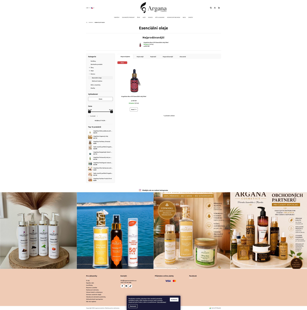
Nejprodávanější (168, 56)
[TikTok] (130, 286)
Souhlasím (174, 299)
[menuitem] (117, 17)
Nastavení (133, 306)
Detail (133, 109)
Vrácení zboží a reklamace (94, 292)
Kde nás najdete (91, 301)
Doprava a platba (91, 287)
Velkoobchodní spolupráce (94, 299)
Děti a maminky (95, 85)
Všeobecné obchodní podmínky (96, 297)
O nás (88, 280)
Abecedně (183, 56)
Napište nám (90, 283)
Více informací (161, 302)
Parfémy (93, 61)
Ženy (92, 67)
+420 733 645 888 (125, 282)
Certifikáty (89, 285)
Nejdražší (153, 56)
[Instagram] (126, 286)
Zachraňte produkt (96, 64)
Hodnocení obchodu (92, 290)
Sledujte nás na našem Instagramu (155, 190)
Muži (92, 71)
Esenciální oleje (97, 78)
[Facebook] (122, 286)
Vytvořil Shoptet (216, 308)
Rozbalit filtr (100, 120)
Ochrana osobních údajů (93, 294)
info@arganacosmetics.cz (128, 280)
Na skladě (94, 116)
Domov (93, 74)
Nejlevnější (140, 56)
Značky (93, 88)
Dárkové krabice (97, 81)
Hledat (100, 99)
